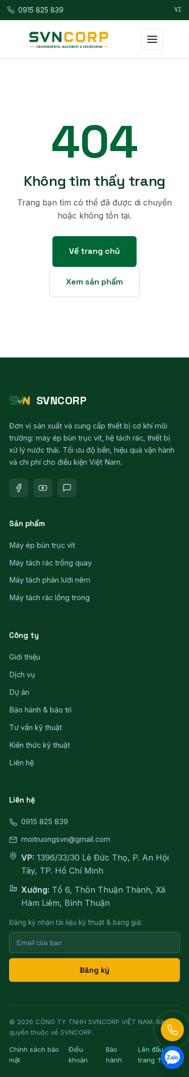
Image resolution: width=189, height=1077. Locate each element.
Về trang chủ (94, 251)
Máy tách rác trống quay (50, 562)
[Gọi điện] (172, 1029)
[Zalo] (67, 487)
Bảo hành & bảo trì (40, 709)
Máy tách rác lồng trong (49, 597)
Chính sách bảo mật (34, 1054)
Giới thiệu (24, 657)
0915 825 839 (41, 10)
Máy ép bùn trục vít (42, 545)
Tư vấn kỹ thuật (35, 727)
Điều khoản (78, 1054)
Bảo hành (114, 1054)
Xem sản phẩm (94, 281)
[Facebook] (18, 487)
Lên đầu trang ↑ (150, 1054)
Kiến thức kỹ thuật (39, 745)
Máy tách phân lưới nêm (49, 580)
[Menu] (152, 39)
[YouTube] (42, 487)
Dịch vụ (22, 674)
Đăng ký (94, 970)
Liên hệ (21, 762)
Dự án (19, 692)
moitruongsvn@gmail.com (65, 839)
